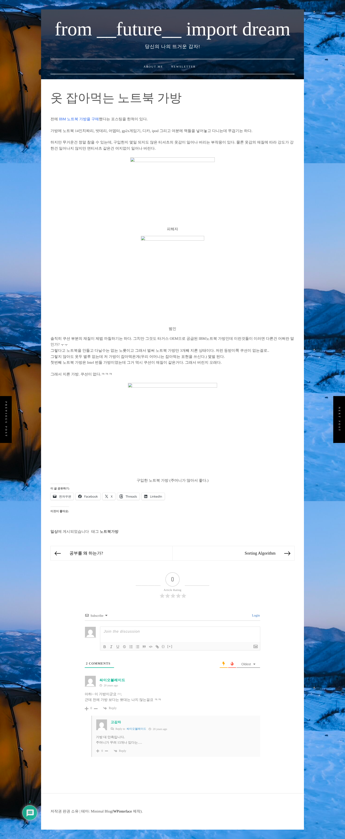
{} (163, 646)
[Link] (157, 647)
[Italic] (111, 647)
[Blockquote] (144, 647)
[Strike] (124, 647)
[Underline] (118, 647)
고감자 (116, 722)
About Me (153, 66)
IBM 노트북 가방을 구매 (79, 119)
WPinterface (122, 811)
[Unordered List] (137, 647)
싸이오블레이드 (112, 680)
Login (255, 615)
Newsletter (183, 66)
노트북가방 (109, 532)
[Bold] (104, 647)
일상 (54, 532)
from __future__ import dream (172, 29)
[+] (169, 646)
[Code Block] (150, 647)
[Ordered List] (131, 647)
